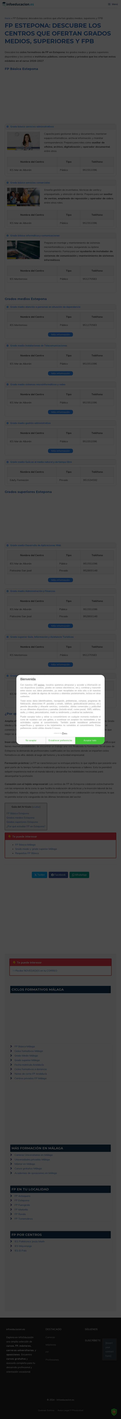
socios (41, 685)
